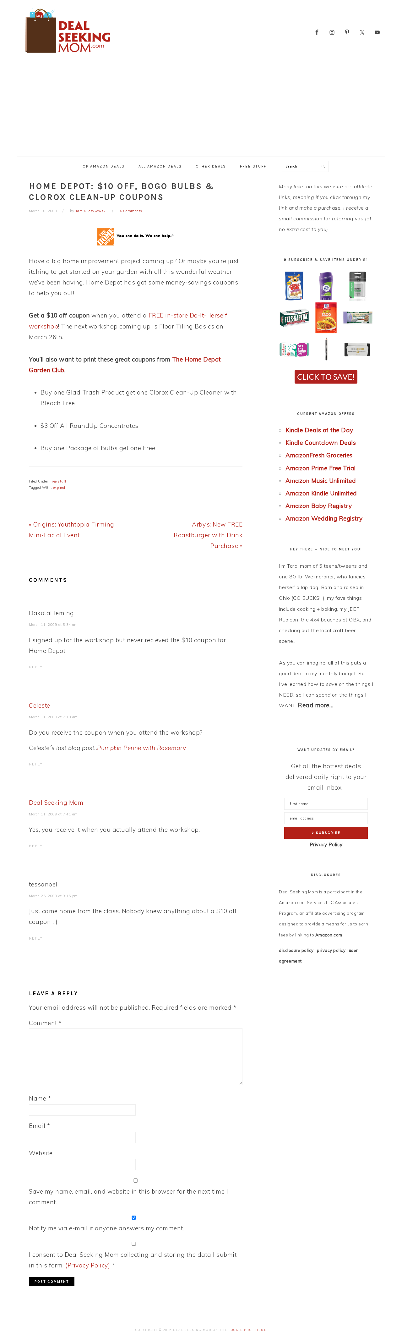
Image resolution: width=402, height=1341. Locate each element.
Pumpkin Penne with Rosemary (141, 748)
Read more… (316, 705)
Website (41, 1153)
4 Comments (131, 211)
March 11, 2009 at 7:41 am (53, 814)
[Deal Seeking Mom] (67, 55)
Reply (36, 667)
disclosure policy (296, 950)
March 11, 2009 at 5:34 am (53, 624)
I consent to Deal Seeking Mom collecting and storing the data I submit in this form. (132, 1260)
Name (40, 1098)
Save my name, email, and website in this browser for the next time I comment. (128, 1197)
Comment (45, 1023)
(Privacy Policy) (87, 1265)
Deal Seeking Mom (56, 802)
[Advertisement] (201, 109)
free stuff (59, 481)
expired (59, 487)
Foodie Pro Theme (248, 1330)
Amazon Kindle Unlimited (321, 493)
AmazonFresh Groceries (319, 455)
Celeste (39, 705)
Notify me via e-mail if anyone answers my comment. (106, 1228)
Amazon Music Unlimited (320, 480)
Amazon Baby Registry (318, 506)
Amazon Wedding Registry (324, 518)
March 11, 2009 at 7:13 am (53, 717)
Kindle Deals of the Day (319, 430)
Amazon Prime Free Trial (320, 468)
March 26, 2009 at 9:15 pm (53, 896)
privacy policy (331, 950)
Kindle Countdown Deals (320, 442)
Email (39, 1125)
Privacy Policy (326, 844)
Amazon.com (328, 934)
